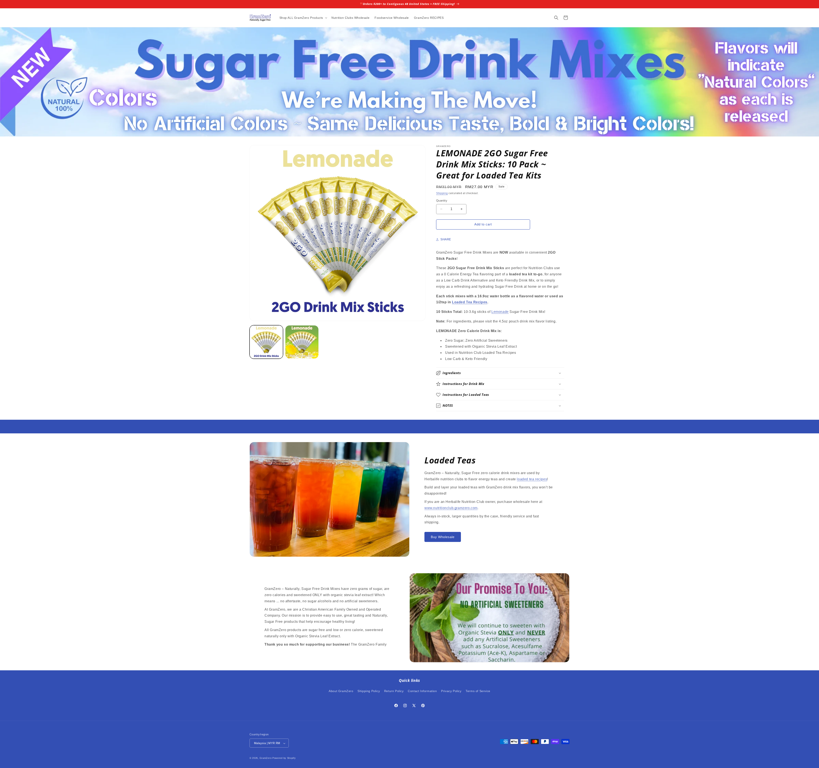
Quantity (441, 200)
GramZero (266, 758)
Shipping (442, 193)
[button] (303, 17)
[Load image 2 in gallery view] (302, 342)
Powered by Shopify (284, 758)
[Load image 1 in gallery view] (266, 342)
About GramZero (341, 691)
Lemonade (500, 312)
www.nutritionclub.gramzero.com (451, 508)
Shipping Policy (368, 691)
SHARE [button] (445, 239)
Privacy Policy (451, 691)
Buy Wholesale (443, 537)
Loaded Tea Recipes (469, 302)
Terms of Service (478, 691)
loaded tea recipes (532, 479)
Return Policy (394, 691)
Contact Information (422, 691)
